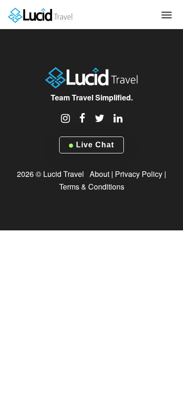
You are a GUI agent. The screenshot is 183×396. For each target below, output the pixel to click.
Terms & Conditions (91, 186)
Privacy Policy (138, 173)
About (99, 173)
